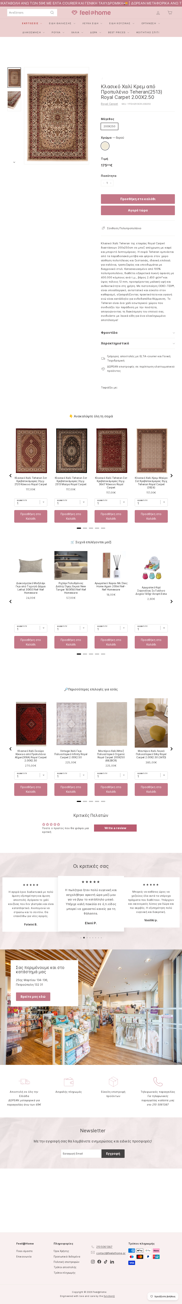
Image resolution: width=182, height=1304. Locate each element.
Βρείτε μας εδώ (33, 996)
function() (109, 1296)
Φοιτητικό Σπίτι (147, 32)
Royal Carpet (109, 103)
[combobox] (32, 12)
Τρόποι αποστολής (65, 1267)
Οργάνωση (149, 23)
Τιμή (104, 158)
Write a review (115, 828)
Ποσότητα (109, 176)
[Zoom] (56, 115)
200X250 (109, 126)
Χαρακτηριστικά (115, 343)
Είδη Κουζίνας (120, 23)
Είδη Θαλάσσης (61, 23)
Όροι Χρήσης (61, 1251)
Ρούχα (56, 32)
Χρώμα (112, 137)
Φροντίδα (109, 332)
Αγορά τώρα (138, 210)
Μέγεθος (107, 119)
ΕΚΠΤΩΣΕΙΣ (30, 23)
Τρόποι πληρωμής (64, 1272)
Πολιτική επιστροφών (66, 1261)
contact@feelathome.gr (111, 1253)
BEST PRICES (117, 32)
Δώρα (94, 32)
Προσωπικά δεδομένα (67, 1256)
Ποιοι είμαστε (24, 1251)
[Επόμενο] (14, 161)
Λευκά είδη (91, 23)
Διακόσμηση (32, 32)
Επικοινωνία (23, 1256)
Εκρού (105, 146)
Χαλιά (76, 32)
